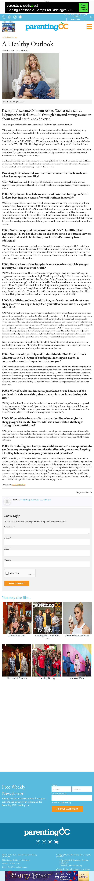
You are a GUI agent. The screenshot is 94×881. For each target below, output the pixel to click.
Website (7, 559)
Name (7, 537)
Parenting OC (47, 26)
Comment (9, 526)
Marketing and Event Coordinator (35, 499)
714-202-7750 (14, 863)
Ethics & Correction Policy (71, 866)
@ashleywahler (18, 484)
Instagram (9, 18)
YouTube (20, 18)
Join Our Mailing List (67, 809)
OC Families (6, 37)
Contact (64, 864)
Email (7, 548)
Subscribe (75, 19)
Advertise (64, 862)
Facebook (4, 18)
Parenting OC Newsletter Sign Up (74, 860)
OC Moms (13, 37)
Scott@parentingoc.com (17, 867)
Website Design (62, 869)
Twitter (15, 18)
